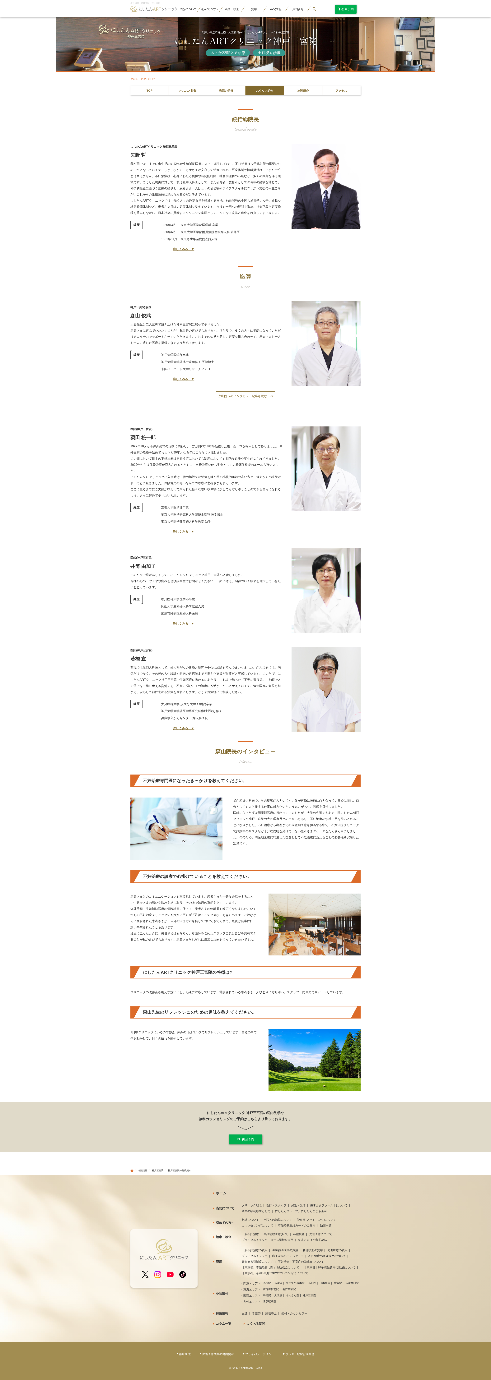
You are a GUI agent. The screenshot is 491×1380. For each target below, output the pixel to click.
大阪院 (278, 1295)
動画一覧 (325, 1225)
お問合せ (298, 9)
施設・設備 (298, 1205)
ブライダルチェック (255, 1256)
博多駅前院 (269, 1301)
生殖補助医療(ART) (276, 1234)
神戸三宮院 (157, 1170)
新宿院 (278, 1283)
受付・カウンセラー (294, 1313)
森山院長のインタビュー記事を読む (244, 396)
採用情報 (222, 1313)
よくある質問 (256, 1323)
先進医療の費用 (337, 1250)
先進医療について (320, 1234)
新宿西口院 (352, 1283)
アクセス (341, 90)
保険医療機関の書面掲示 (218, 1354)
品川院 (312, 1283)
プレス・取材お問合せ (300, 1354)
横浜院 (338, 1283)
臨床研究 (185, 1354)
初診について (250, 1219)
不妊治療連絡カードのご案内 (296, 1225)
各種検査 (299, 1234)
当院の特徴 (226, 90)
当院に (188, 9)
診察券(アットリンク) (316, 1219)
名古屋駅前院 (271, 1289)
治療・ (232, 9)
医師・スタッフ (276, 1205)
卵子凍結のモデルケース (288, 1256)
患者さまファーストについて (329, 1205)
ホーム (221, 1193)
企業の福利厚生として (256, 1211)
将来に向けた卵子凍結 (312, 1239)
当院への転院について (278, 1219)
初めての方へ (225, 1222)
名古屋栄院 (289, 1289)
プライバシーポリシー (259, 1354)
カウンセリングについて (257, 1225)
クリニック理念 (252, 1205)
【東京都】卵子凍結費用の (330, 1267)
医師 (244, 1313)
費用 (254, 9)
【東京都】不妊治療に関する (270, 1267)
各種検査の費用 (313, 1250)
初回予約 (248, 1139)
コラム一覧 (223, 1323)
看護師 (256, 1313)
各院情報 (142, 1170)
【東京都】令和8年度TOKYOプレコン (275, 1273)
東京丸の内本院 (295, 1283)
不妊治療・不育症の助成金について (301, 1261)
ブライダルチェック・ (267, 1239)
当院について (225, 1208)
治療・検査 (223, 1237)
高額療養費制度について (257, 1261)
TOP (149, 90)
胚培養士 (271, 1313)
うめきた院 (292, 1295)
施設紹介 (303, 90)
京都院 (267, 1295)
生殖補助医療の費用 (285, 1250)
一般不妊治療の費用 (255, 1250)
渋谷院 (267, 1283)
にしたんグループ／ (301, 1211)
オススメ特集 (188, 90)
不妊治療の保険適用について (327, 1256)
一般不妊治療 (250, 1234)
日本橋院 (325, 1283)
